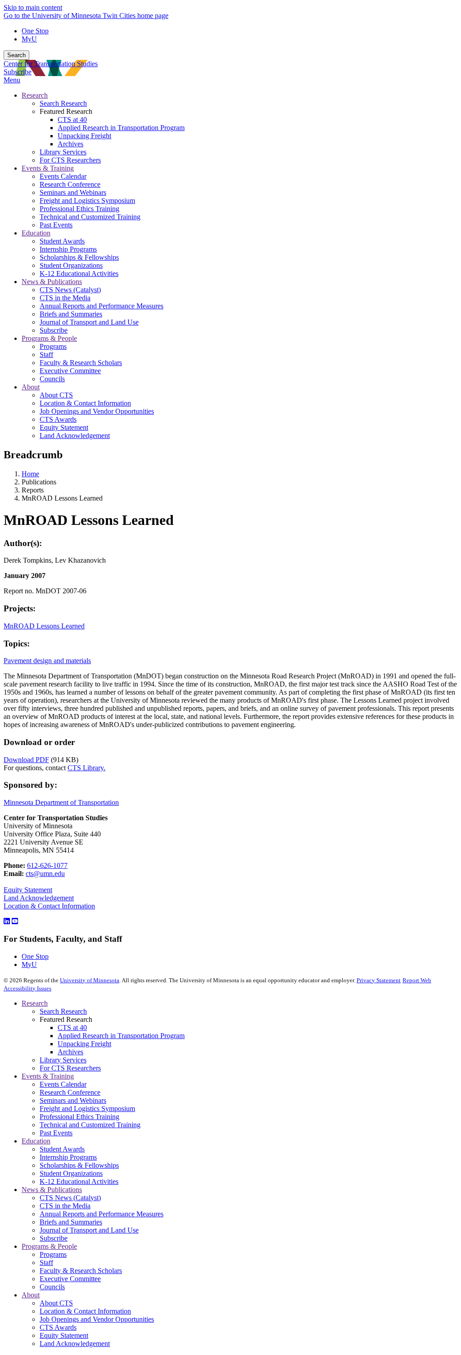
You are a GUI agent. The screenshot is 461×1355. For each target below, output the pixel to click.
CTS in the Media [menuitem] (65, 298)
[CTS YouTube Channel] (15, 921)
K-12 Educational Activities (79, 1181)
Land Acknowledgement (39, 898)
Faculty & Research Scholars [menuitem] (81, 362)
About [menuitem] (31, 387)
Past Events (56, 1133)
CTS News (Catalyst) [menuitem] (70, 290)
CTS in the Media (65, 1206)
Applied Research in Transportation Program (121, 1035)
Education (36, 1141)
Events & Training (48, 1076)
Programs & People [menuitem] (49, 338)
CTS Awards (58, 1327)
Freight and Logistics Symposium (87, 1108)
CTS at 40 (72, 1027)
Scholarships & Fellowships (79, 1165)
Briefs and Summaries (71, 1222)
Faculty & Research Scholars (81, 1270)
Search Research (63, 1011)
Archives (70, 1052)
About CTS (56, 1303)
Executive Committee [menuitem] (70, 371)
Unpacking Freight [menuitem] (84, 136)
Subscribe (18, 72)
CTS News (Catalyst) (70, 1197)
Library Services (63, 1060)
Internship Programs (68, 1157)
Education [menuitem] (36, 233)
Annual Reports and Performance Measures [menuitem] (101, 306)
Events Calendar (63, 1084)
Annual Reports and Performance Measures (101, 1214)
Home (30, 474)
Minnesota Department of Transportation (61, 802)
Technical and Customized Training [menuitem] (90, 217)
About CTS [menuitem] (56, 395)
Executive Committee (70, 1279)
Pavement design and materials (47, 660)
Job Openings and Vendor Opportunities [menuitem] (97, 411)
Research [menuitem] (35, 95)
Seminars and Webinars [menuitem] (73, 192)
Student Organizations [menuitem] (71, 265)
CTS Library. (86, 768)
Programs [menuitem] (53, 346)
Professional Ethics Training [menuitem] (79, 208)
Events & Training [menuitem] (48, 168)
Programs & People (49, 1246)
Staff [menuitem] (46, 354)
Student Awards (62, 1149)
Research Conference (70, 1092)
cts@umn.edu (45, 873)
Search (16, 55)
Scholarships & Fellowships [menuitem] (79, 257)
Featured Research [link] (66, 111)
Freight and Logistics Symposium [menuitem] (87, 200)
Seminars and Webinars (73, 1100)
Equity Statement (28, 890)
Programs (53, 1254)
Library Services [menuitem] (63, 152)
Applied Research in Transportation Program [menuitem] (121, 127)
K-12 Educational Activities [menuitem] (79, 273)
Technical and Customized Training (90, 1125)
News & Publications (52, 1189)
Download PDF (26, 759)
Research (35, 1003)
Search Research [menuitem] (63, 103)
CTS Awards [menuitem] (58, 419)
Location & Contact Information (49, 906)
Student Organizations (71, 1173)
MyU (29, 39)
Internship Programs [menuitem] (68, 249)
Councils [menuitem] (52, 379)
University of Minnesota (89, 980)
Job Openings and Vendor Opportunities (97, 1319)
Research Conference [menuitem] (70, 184)
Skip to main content (33, 7)
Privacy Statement (379, 980)
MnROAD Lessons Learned (44, 626)
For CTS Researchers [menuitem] (70, 160)
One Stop (35, 31)
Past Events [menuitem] (56, 225)
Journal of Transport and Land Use (89, 1230)
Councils (52, 1287)
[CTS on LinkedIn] (7, 921)
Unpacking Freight (84, 1044)
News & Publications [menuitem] (52, 281)
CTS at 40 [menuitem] (72, 119)
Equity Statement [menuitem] (64, 427)
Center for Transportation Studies (51, 64)
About (31, 1295)
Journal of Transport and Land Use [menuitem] (89, 322)
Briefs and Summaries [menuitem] (71, 314)
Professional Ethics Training (79, 1116)
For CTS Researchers (70, 1068)
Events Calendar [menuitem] (63, 176)
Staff (46, 1262)
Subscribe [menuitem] (54, 330)
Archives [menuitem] (70, 144)
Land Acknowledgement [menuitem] (75, 435)
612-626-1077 (47, 865)
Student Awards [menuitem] (62, 241)
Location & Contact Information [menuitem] (85, 403)
